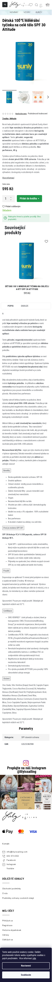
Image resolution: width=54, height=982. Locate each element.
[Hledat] (36, 5)
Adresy (5, 935)
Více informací (8, 178)
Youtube (10, 868)
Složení (6, 678)
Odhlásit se (7, 939)
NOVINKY (14, 12)
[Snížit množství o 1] (10, 199)
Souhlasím (26, 975)
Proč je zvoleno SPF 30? (13, 528)
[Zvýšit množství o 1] (10, 197)
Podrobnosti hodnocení (37, 113)
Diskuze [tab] (24, 306)
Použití (6, 571)
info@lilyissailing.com (17, 852)
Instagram (11, 864)
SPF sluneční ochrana (30, 737)
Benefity (6, 470)
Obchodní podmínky (11, 888)
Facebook (11, 860)
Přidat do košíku (28, 198)
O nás (5, 893)
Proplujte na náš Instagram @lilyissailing (26, 769)
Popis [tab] (11, 306)
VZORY (27, 12)
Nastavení (26, 965)
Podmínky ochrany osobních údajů (18, 898)
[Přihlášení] (41, 5)
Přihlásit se (7, 920)
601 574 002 (13, 856)
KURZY (39, 12)
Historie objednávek (11, 930)
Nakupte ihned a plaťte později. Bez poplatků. (24, 218)
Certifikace (7, 611)
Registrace (7, 925)
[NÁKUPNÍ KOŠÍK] (48, 4)
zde (34, 958)
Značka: (9, 118)
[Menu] (5, 5)
